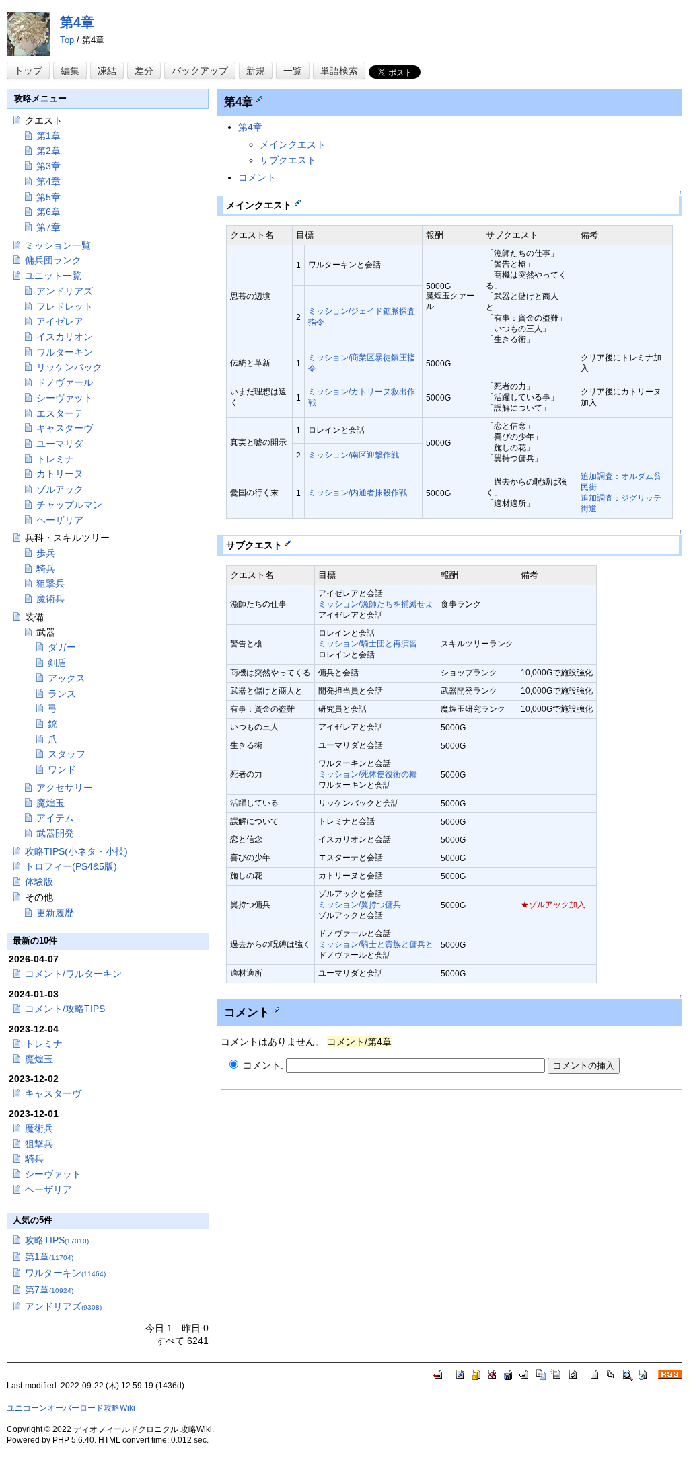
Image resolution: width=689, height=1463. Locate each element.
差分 (144, 70)
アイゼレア (59, 321)
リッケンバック (69, 367)
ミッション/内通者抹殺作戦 (357, 492)
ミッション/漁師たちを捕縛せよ (375, 604)
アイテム (55, 817)
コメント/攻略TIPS (65, 1008)
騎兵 (45, 568)
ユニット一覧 (53, 275)
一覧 (292, 70)
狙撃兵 (50, 583)
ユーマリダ (59, 443)
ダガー (62, 647)
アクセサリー (64, 787)
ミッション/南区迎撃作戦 (353, 455)
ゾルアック (59, 489)
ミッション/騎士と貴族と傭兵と (375, 944)
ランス (62, 693)
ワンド (62, 769)
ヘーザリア (59, 520)
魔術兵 (50, 598)
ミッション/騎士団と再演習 (367, 644)
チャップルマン (69, 504)
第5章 (48, 197)
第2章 (48, 150)
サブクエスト (288, 160)
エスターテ (59, 413)
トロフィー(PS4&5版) (71, 866)
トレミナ (55, 459)
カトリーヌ (59, 473)
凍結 (107, 70)
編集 (70, 70)
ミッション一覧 (58, 245)
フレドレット (64, 306)
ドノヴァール (64, 382)
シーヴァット (64, 397)
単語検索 (339, 70)
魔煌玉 (50, 803)
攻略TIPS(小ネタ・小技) (76, 851)
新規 (255, 70)
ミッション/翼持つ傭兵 (359, 904)
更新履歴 (55, 912)
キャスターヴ (64, 428)
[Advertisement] (334, 1192)
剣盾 (57, 662)
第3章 (48, 166)
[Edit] (259, 98)
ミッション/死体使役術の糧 (367, 774)
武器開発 (55, 833)
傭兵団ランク (53, 260)
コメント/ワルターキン (73, 973)
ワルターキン (64, 352)
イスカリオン (64, 336)
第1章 (48, 135)
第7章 (48, 227)
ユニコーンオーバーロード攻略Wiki (71, 1408)
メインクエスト (293, 144)
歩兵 (45, 553)
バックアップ (200, 70)
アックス (66, 678)
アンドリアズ (64, 291)
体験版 (39, 881)
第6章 (48, 211)
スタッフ (66, 754)
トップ (28, 70)
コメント (257, 177)
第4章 (77, 22)
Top (67, 40)
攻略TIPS (57, 1240)
